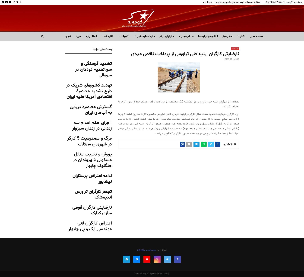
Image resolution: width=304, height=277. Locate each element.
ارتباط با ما (207, 2)
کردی (68, 36)
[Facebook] (177, 259)
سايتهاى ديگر (167, 36)
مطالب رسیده (186, 36)
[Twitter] (167, 259)
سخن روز (227, 36)
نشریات (125, 36)
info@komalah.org (146, 250)
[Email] (136, 259)
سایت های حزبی (146, 36)
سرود (78, 36)
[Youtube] (146, 259)
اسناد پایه (91, 36)
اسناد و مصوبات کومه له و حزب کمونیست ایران (237, 2)
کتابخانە (108, 36)
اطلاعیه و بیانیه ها (208, 36)
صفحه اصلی (256, 36)
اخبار (242, 36)
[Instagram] (157, 259)
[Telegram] (126, 259)
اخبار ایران (235, 49)
